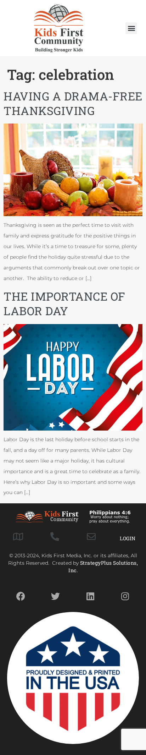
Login (128, 538)
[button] (131, 28)
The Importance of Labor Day (64, 303)
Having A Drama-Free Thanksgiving (73, 103)
